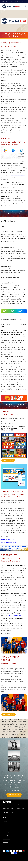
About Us (5, 821)
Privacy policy (23, 856)
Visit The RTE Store (8, 714)
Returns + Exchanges (8, 832)
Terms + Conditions (8, 835)
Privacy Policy (6, 838)
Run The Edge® (8, 855)
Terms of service (14, 858)
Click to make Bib (8, 460)
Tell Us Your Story (14, 794)
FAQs (4, 829)
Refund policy (16, 856)
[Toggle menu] (25, 6)
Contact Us (5, 842)
